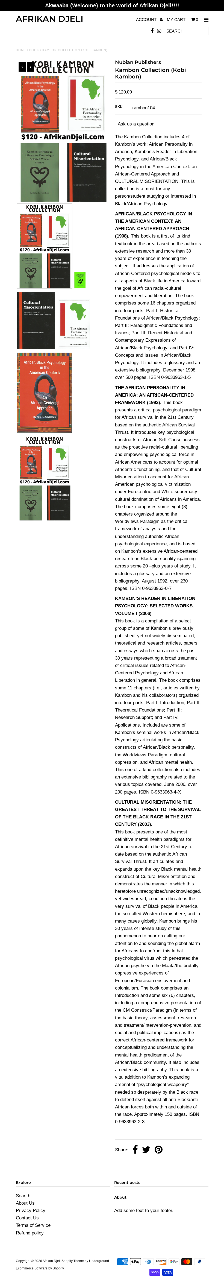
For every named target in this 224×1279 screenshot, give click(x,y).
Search (23, 1195)
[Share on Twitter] (146, 1150)
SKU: (119, 107)
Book (34, 50)
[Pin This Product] (159, 1150)
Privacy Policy (30, 1210)
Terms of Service (33, 1225)
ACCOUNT (147, 19)
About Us (25, 1203)
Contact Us (27, 1218)
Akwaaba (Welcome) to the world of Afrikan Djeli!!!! (112, 5)
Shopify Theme (72, 1261)
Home (21, 50)
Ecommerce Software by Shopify (40, 1268)
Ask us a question (136, 124)
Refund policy (30, 1233)
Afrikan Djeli (49, 19)
